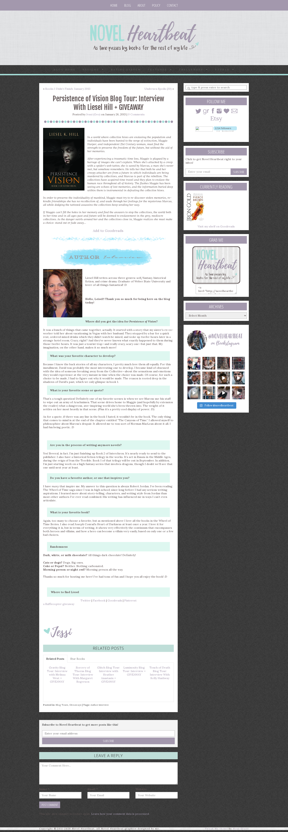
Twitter (86, 600)
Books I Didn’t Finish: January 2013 (67, 89)
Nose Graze (241, 828)
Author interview (100, 704)
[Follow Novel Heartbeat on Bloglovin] (225, 128)
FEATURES (159, 69)
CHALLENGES (192, 69)
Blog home (65, 69)
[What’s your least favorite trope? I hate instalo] (223, 378)
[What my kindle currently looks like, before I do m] (238, 392)
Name (44, 789)
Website (141, 789)
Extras (223, 69)
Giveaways (75, 704)
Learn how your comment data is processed (120, 814)
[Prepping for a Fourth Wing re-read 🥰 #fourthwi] (193, 392)
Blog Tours (62, 704)
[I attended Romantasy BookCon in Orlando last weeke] (193, 363)
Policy (156, 5)
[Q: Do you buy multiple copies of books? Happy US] (208, 363)
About (141, 5)
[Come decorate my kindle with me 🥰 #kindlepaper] (223, 392)
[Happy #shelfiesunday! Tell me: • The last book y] (208, 378)
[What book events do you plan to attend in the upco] (193, 378)
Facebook (99, 600)
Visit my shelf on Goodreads (216, 226)
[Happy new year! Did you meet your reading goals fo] (223, 363)
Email (92, 789)
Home (114, 5)
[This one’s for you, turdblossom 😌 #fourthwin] (238, 378)
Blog (127, 5)
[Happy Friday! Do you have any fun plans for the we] (238, 363)
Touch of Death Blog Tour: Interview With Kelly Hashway (159, 673)
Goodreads (115, 600)
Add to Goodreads (108, 230)
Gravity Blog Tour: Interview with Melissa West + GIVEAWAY (57, 674)
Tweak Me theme (216, 828)
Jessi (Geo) (93, 114)
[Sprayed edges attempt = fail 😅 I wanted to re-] (208, 392)
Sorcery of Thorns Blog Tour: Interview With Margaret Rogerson (83, 674)
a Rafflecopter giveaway (58, 604)
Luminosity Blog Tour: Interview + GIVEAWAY (134, 671)
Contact (172, 5)
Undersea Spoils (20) (158, 89)
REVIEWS (92, 69)
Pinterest (130, 600)
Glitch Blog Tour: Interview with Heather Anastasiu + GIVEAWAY (108, 674)
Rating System (126, 69)
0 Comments (136, 114)
